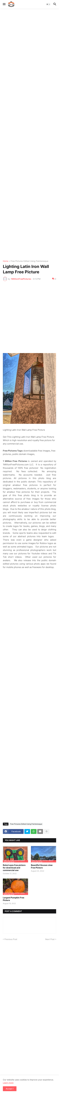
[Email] (40, 831)
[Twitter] (27, 831)
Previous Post (10, 939)
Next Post (50, 939)
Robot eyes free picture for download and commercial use (14, 867)
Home (5, 261)
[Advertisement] (29, 134)
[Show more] (46, 831)
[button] (4, 4)
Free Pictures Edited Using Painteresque (29, 261)
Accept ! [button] (10, 1088)
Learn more (8, 1082)
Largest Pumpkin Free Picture (13, 898)
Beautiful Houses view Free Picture (42, 866)
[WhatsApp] (34, 831)
